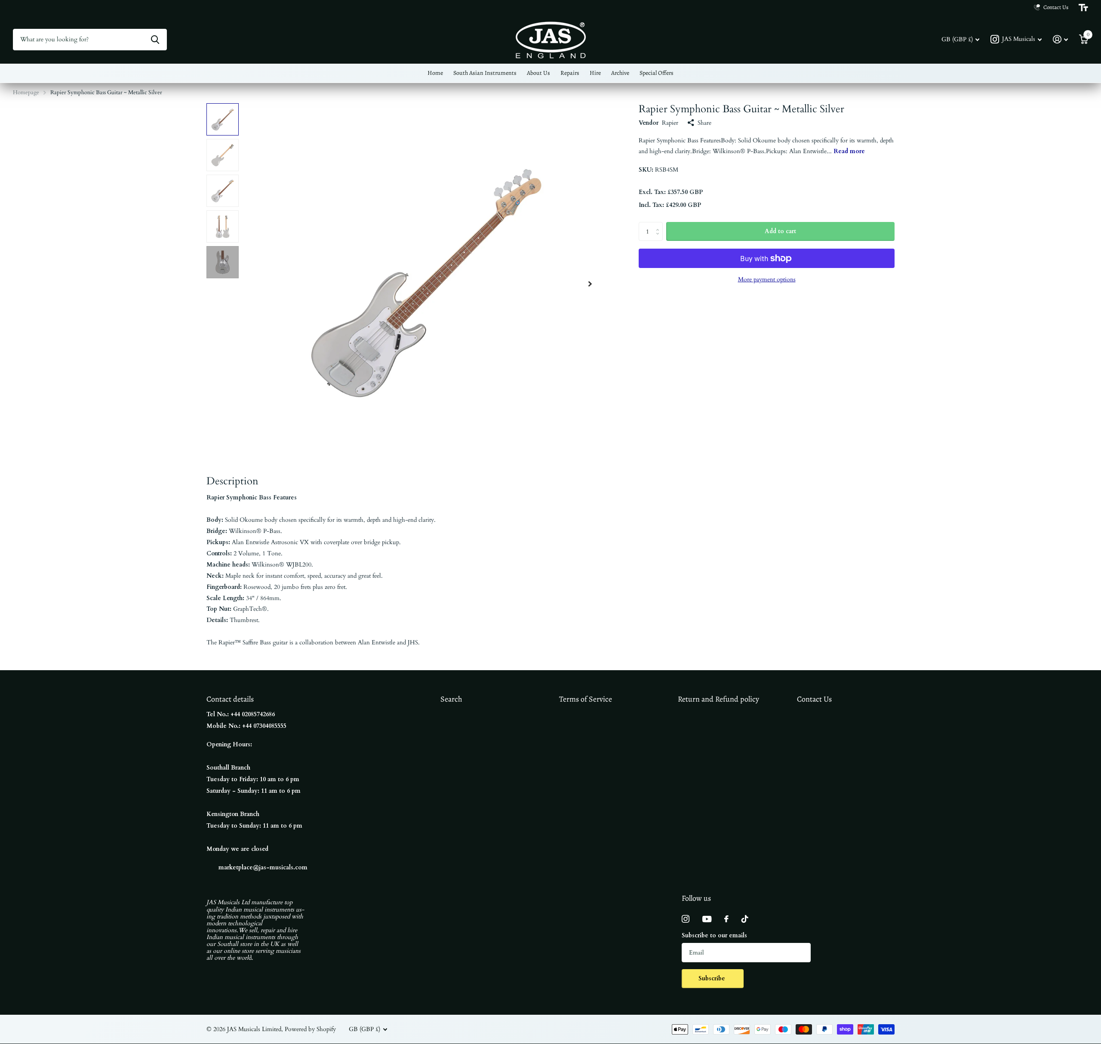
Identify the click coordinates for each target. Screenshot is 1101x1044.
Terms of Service (585, 699)
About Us (538, 73)
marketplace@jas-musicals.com (263, 867)
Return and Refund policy (718, 699)
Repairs (569, 73)
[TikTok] (744, 919)
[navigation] (222, 119)
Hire (595, 73)
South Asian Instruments (485, 73)
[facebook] (726, 918)
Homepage (26, 92)
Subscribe (712, 978)
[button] (590, 283)
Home (435, 73)
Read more (849, 151)
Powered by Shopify (310, 1029)
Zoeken (155, 39)
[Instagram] (685, 919)
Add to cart (780, 231)
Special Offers (657, 73)
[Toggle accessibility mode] (1083, 7)
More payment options (767, 279)
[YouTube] (706, 919)
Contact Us (814, 699)
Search (451, 699)
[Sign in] (1060, 39)
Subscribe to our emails (714, 935)
